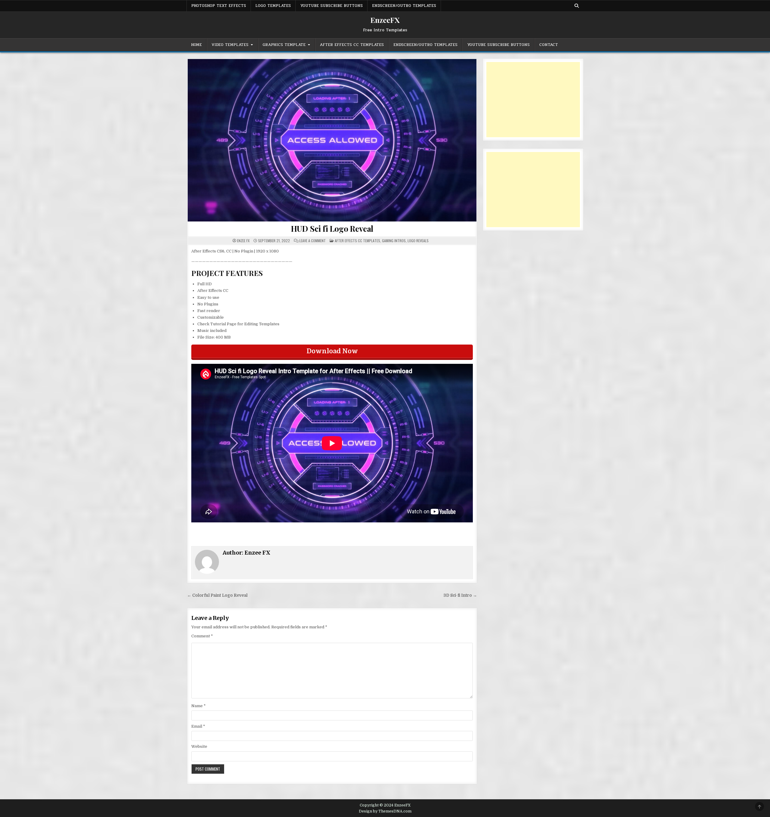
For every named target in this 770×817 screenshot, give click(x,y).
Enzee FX (243, 241)
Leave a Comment (312, 241)
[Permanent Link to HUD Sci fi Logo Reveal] (332, 140)
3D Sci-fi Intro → (460, 595)
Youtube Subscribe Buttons (331, 6)
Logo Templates (273, 6)
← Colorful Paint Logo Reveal (217, 595)
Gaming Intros (394, 240)
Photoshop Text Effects (218, 6)
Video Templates (229, 45)
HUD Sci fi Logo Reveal (332, 228)
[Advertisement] (533, 99)
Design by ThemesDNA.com (385, 811)
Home (196, 45)
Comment (202, 636)
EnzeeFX (385, 20)
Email (198, 726)
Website (199, 746)
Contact (548, 45)
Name (198, 706)
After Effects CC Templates (352, 45)
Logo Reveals (418, 240)
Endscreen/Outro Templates (404, 6)
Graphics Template (284, 45)
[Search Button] (576, 5)
